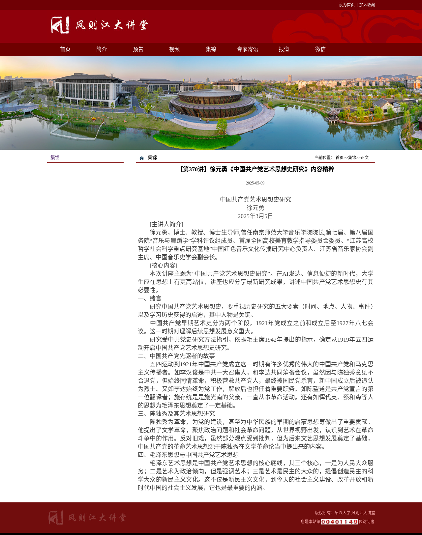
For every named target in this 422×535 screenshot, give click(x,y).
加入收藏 (367, 5)
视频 (174, 49)
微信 (320, 49)
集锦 (211, 49)
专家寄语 (247, 49)
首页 (65, 49)
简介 (101, 49)
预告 (138, 49)
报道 (284, 49)
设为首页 (347, 5)
